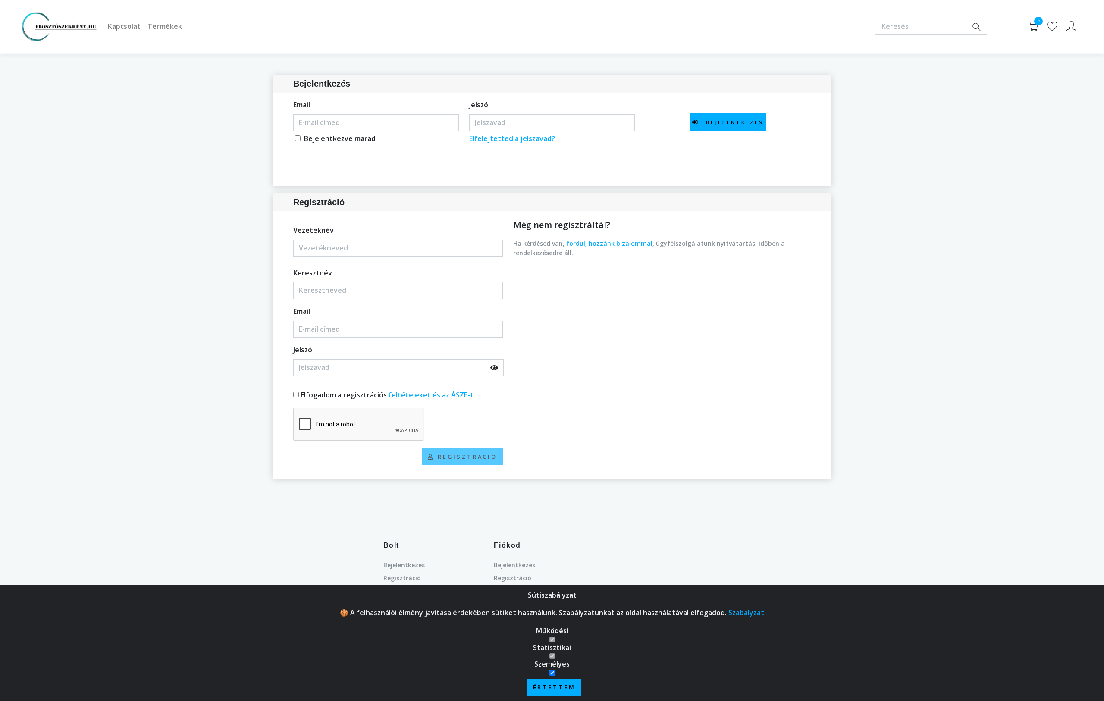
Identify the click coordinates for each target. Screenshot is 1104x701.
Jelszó (478, 105)
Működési (552, 630)
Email (301, 105)
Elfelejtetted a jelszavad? (512, 138)
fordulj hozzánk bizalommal (609, 243)
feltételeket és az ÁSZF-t (431, 395)
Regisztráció (402, 578)
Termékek (164, 26)
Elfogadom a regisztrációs (387, 395)
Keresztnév (312, 273)
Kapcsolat (124, 26)
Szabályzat (746, 612)
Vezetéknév (313, 230)
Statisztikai (552, 647)
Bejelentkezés (404, 565)
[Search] (976, 27)
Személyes (552, 664)
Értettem (554, 687)
